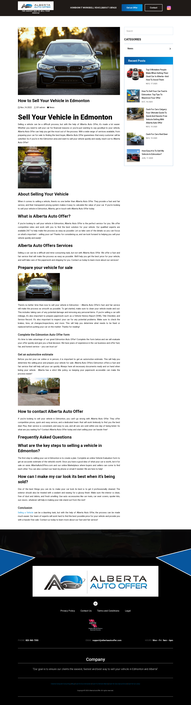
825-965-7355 (32, 640)
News (130, 48)
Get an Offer (132, 8)
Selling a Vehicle (25, 512)
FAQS (114, 8)
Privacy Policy (67, 610)
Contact (153, 8)
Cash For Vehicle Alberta (100, 684)
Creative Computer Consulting (60, 684)
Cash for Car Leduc (134, 684)
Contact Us (86, 610)
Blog (72, 684)
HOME (73, 8)
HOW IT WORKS (83, 8)
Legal (128, 610)
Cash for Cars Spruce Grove (118, 684)
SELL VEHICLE (95, 8)
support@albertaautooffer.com (107, 640)
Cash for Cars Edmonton (83, 684)
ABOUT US (107, 8)
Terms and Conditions (108, 610)
